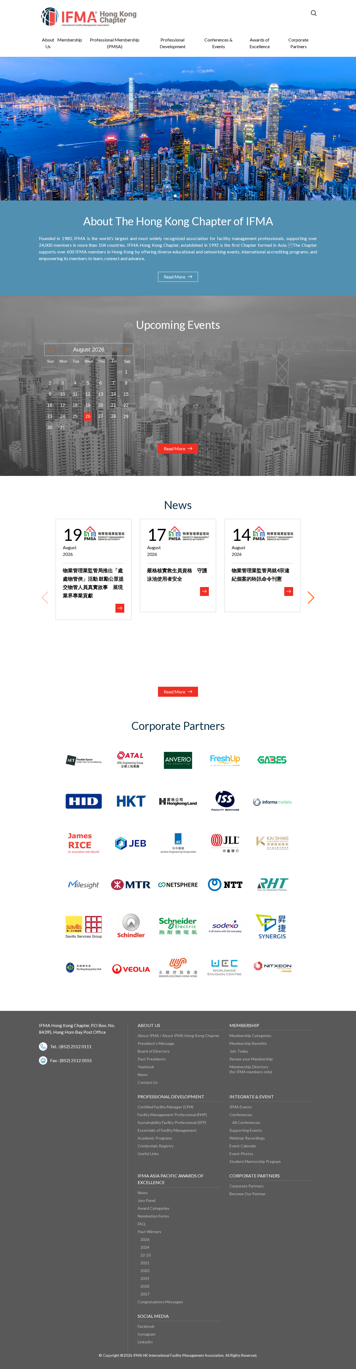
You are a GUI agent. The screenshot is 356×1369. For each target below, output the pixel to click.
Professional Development (173, 43)
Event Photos (241, 1153)
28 (113, 416)
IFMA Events (240, 1106)
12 (87, 394)
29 (125, 416)
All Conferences (246, 1122)
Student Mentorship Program (255, 1161)
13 (100, 394)
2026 (144, 1239)
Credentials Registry (156, 1145)
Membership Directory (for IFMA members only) (250, 1069)
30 (49, 427)
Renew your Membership (251, 1059)
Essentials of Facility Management (167, 1130)
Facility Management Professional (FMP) (172, 1114)
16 (49, 405)
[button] (175, 195)
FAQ (141, 1223)
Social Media (153, 1316)
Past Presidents (152, 1059)
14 (113, 394)
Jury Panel (146, 1200)
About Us (48, 43)
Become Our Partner (247, 1193)
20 (100, 405)
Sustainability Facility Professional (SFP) (172, 1122)
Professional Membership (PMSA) (114, 43)
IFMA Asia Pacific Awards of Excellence (171, 1179)
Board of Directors (154, 1051)
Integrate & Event (251, 1096)
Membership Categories (250, 1035)
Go (287, 13)
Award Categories (153, 1208)
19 (87, 405)
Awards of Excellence (259, 43)
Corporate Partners (298, 43)
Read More (174, 276)
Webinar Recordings (247, 1138)
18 (75, 405)
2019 (144, 1278)
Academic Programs (155, 1138)
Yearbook (146, 1066)
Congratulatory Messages (160, 1301)
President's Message (156, 1043)
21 (113, 405)
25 (75, 416)
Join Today (238, 1051)
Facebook (146, 1326)
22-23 (145, 1255)
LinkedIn (145, 1341)
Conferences (240, 1114)
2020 (144, 1270)
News (143, 1074)
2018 (144, 1286)
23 (49, 416)
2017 (144, 1294)
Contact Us (148, 1082)
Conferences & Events (218, 43)
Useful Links (148, 1153)
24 (62, 416)
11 (75, 394)
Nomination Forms (153, 1216)
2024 (144, 1247)
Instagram (146, 1334)
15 (125, 394)
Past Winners (149, 1231)
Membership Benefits (248, 1043)
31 (62, 427)
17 (62, 405)
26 (87, 416)
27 (100, 416)
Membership (69, 39)
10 (62, 394)
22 (125, 405)
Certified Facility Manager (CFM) (165, 1106)
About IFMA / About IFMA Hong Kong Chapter (178, 1035)
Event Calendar (242, 1145)
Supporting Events (245, 1130)
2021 (144, 1262)
